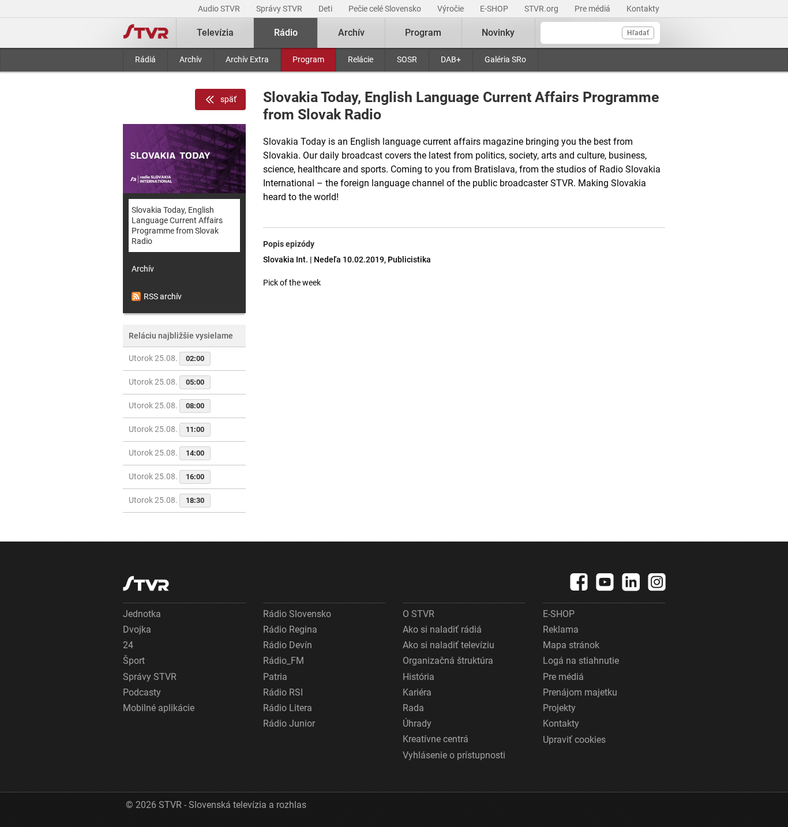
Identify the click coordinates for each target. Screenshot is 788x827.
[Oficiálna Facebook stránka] (579, 581)
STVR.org (542, 8)
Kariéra (417, 692)
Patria (275, 676)
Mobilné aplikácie (158, 707)
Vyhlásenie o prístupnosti (454, 755)
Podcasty (142, 692)
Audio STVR (220, 8)
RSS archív (163, 296)
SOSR (407, 59)
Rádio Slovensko (297, 613)
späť (228, 99)
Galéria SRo (505, 59)
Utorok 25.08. (166, 358)
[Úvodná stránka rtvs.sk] (146, 32)
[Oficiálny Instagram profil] (657, 581)
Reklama (561, 629)
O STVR (418, 613)
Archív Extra (247, 59)
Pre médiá (593, 8)
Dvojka (137, 629)
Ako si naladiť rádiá (442, 629)
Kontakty (642, 8)
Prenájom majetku (580, 692)
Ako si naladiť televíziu (448, 645)
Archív (190, 59)
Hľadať (638, 33)
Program (308, 59)
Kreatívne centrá (435, 739)
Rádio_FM (283, 660)
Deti (326, 8)
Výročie (451, 8)
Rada (413, 707)
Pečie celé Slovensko (385, 8)
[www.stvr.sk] (146, 583)
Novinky (498, 32)
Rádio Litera (287, 707)
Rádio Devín (287, 645)
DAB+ (451, 59)
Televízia (215, 32)
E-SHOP (495, 8)
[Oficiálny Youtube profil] (605, 581)
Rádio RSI (283, 692)
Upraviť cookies (574, 739)
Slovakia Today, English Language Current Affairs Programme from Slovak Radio (177, 225)
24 (128, 645)
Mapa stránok (571, 645)
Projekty (559, 707)
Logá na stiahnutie (581, 660)
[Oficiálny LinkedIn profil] (631, 581)
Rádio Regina (290, 629)
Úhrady (417, 723)
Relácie (360, 59)
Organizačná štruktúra (448, 660)
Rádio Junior (289, 723)
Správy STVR (280, 8)
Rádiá (145, 59)
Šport (134, 660)
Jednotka (142, 613)
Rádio (286, 32)
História (418, 676)
